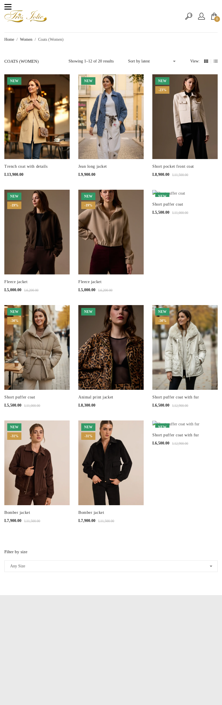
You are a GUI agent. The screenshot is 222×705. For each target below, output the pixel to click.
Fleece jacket (15, 282)
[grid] (206, 61)
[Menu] (8, 6)
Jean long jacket (92, 166)
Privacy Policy (111, 661)
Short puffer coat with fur (175, 397)
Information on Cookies (111, 670)
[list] (216, 61)
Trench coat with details (25, 166)
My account (111, 644)
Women (26, 39)
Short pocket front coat (173, 166)
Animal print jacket (95, 397)
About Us (111, 653)
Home (9, 39)
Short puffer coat (167, 204)
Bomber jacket (17, 512)
